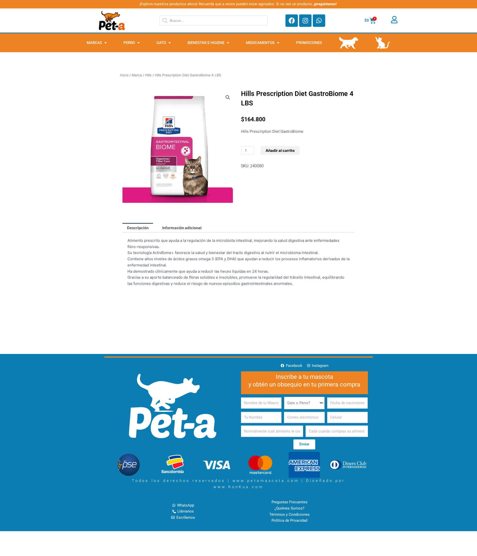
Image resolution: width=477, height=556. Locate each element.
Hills (148, 75)
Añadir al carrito (280, 150)
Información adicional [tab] (181, 227)
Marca (137, 75)
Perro (129, 43)
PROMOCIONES (309, 43)
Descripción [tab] (138, 227)
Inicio (124, 75)
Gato (161, 43)
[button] (227, 97)
